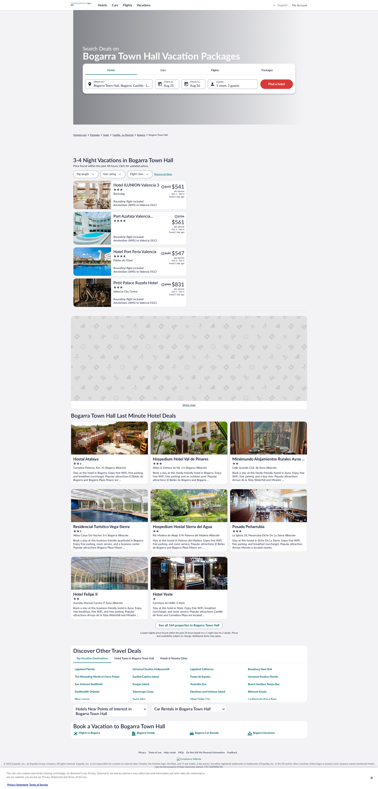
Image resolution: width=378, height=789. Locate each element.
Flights (127, 5)
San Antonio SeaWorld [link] (88, 684)
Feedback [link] (232, 752)
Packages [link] (95, 135)
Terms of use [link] (154, 752)
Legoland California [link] (201, 669)
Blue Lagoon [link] (82, 699)
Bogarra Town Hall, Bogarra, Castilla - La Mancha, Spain (123, 85)
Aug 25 (169, 85)
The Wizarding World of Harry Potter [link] (97, 676)
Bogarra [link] (141, 135)
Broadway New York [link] (260, 669)
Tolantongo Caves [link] (143, 691)
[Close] (371, 777)
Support (282, 5)
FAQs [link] (181, 752)
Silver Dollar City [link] (200, 699)
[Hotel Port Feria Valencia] (149, 261)
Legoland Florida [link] (85, 669)
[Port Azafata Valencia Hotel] (149, 228)
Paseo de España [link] (200, 676)
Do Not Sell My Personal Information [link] (205, 752)
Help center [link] (170, 752)
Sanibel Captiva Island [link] (145, 676)
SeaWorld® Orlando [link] (87, 691)
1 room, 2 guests (227, 85)
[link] (102, 733)
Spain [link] (106, 135)
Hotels (102, 5)
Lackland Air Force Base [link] (262, 699)
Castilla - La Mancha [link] (123, 135)
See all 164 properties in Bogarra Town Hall (189, 625)
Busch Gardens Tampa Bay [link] (264, 684)
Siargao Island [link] (140, 684)
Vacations (143, 5)
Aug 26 (195, 85)
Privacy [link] (142, 752)
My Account (299, 5)
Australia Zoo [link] (198, 684)
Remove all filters (163, 174)
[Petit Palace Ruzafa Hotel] (149, 292)
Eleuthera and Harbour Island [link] (207, 691)
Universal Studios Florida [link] (263, 676)
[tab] (111, 70)
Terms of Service (38, 785)
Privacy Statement (17, 785)
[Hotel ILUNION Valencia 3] (149, 195)
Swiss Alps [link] (138, 699)
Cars (115, 5)
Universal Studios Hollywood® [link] (151, 669)
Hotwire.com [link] (80, 135)
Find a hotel (276, 84)
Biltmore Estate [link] (257, 691)
